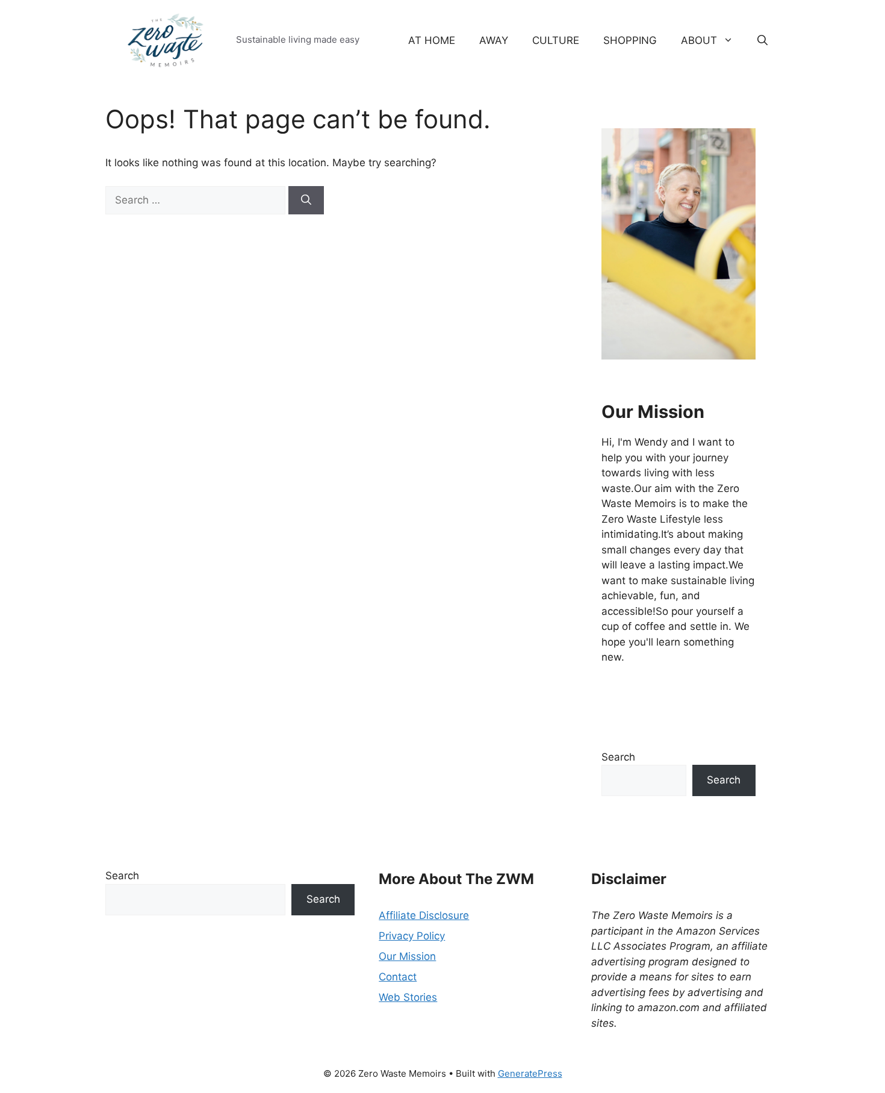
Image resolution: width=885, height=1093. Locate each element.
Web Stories (408, 997)
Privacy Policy (412, 936)
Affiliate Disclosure (424, 915)
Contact (398, 977)
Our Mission (407, 956)
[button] (762, 40)
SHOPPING (630, 40)
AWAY (493, 40)
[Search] (306, 200)
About (699, 40)
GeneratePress (530, 1073)
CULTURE (555, 40)
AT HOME (431, 40)
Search (618, 757)
